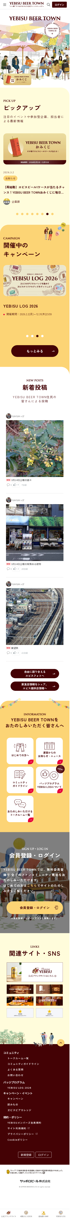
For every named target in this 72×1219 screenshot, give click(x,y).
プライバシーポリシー (21, 1134)
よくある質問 (16, 1069)
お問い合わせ (16, 1075)
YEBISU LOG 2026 (19, 1087)
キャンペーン (15, 1098)
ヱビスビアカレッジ (19, 1110)
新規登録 (26, 1155)
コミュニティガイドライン (23, 1063)
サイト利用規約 (17, 1128)
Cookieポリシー (18, 1139)
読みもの (13, 1104)
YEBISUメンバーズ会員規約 (24, 1122)
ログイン (59, 4)
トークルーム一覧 (18, 1058)
